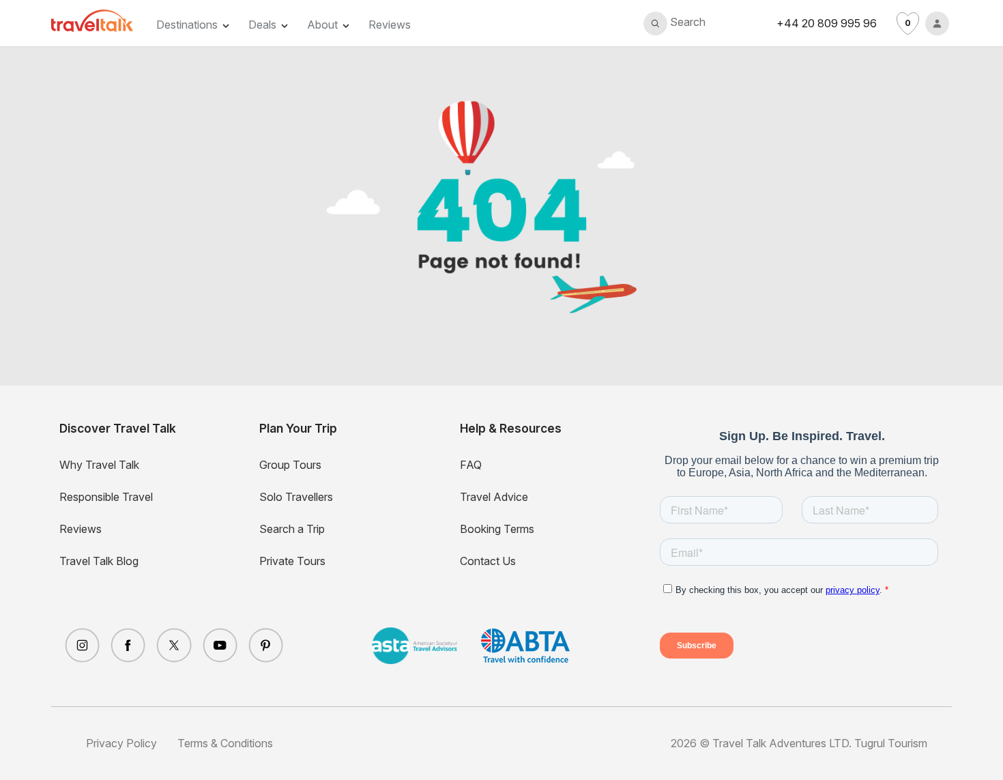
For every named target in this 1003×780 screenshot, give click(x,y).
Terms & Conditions (225, 743)
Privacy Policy (121, 743)
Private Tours (292, 561)
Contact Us (488, 561)
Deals (262, 24)
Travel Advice (494, 497)
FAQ (471, 465)
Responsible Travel (106, 497)
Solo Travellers (296, 497)
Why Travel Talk (99, 465)
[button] (674, 23)
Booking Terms (497, 529)
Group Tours (290, 465)
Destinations (187, 24)
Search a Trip (292, 529)
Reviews (389, 24)
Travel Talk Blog (99, 561)
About (322, 24)
